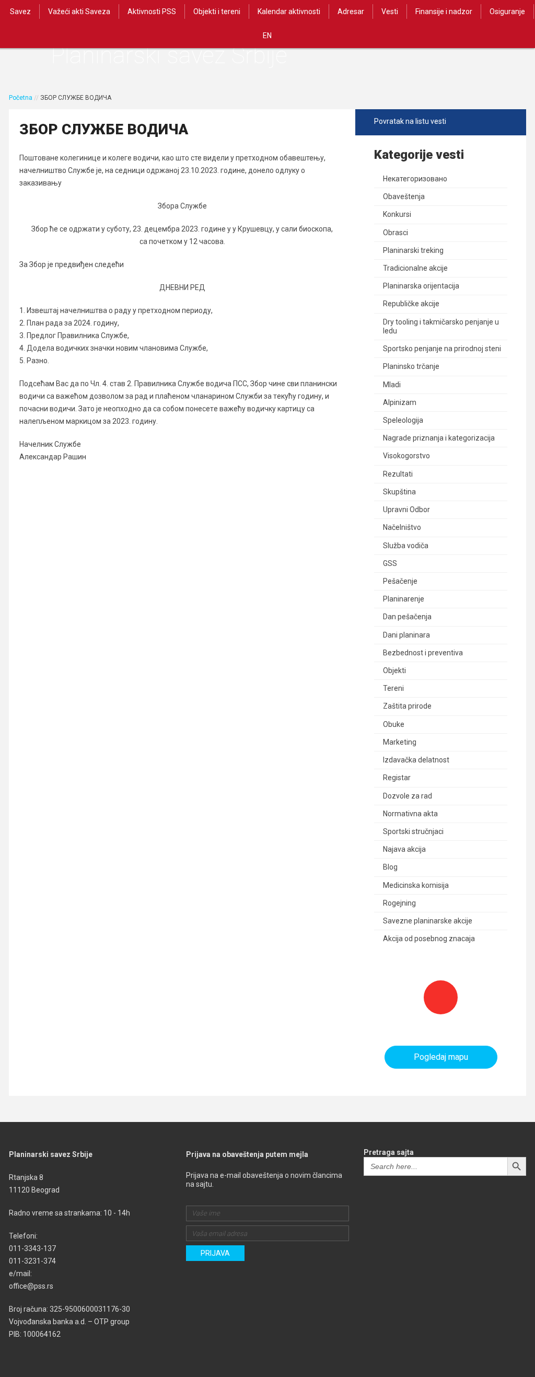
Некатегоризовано (415, 179)
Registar (397, 777)
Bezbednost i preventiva (423, 653)
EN (267, 35)
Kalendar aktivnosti (289, 11)
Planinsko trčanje (411, 366)
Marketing (399, 742)
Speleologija (403, 420)
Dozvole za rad (407, 796)
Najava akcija (404, 849)
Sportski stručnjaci (413, 831)
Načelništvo (402, 527)
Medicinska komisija (416, 885)
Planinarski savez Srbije (169, 55)
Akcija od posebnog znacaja (429, 938)
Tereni (393, 688)
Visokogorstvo (406, 456)
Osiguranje (507, 11)
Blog (390, 867)
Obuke (393, 724)
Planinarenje (403, 599)
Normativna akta (410, 813)
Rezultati (398, 474)
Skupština (399, 492)
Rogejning (399, 903)
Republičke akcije (411, 303)
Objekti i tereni (216, 11)
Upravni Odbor (406, 509)
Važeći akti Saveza (79, 11)
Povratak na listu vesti (410, 121)
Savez (20, 11)
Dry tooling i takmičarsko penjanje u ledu (441, 326)
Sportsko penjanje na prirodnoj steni (442, 348)
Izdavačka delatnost (416, 760)
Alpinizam (399, 402)
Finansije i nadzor (443, 11)
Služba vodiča (405, 545)
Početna (20, 97)
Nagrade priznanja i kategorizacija (439, 438)
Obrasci (395, 232)
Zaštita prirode (407, 706)
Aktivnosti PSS (151, 11)
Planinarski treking (413, 250)
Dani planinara (406, 635)
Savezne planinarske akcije (427, 921)
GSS (390, 563)
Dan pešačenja (407, 616)
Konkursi (397, 214)
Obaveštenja (404, 196)
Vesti (389, 11)
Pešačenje (400, 581)
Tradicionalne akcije (415, 268)
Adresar (351, 11)
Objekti (394, 670)
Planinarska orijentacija (421, 286)
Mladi (392, 384)
